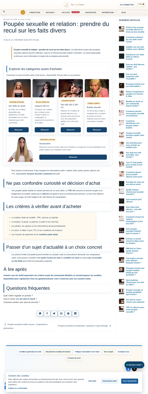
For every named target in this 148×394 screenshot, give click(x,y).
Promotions (34, 12)
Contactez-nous (123, 352)
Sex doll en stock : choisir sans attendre (135, 301)
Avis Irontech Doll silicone (133, 201)
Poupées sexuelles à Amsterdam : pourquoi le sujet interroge (83, 326)
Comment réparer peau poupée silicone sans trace (134, 174)
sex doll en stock (27, 299)
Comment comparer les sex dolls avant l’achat (134, 39)
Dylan (36, 40)
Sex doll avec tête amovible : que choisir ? (133, 155)
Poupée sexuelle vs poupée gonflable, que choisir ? (134, 292)
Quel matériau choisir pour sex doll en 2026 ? (135, 282)
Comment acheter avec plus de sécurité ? (21, 302)
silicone (45, 194)
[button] (127, 5)
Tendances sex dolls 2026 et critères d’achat (135, 57)
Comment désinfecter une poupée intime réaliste (133, 124)
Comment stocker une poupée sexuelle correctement (135, 113)
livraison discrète (34, 174)
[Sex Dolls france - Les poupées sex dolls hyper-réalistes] (74, 5)
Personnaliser (110, 381)
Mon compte (108, 352)
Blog (124, 12)
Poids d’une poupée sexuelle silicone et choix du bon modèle (135, 29)
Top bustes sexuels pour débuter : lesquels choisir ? (134, 260)
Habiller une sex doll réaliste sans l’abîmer (135, 48)
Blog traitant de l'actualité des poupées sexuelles (17, 19)
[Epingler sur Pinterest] (68, 313)
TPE (70, 191)
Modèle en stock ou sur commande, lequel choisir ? (134, 103)
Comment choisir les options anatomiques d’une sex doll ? (135, 220)
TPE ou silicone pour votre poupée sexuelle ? (135, 309)
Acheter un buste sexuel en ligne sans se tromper (135, 241)
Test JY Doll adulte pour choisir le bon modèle (134, 165)
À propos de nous (74, 358)
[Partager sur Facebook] (47, 313)
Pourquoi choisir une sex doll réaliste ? (135, 85)
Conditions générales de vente (30, 352)
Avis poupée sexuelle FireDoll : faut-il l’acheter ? (133, 231)
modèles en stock (72, 258)
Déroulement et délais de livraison (58, 352)
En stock (66, 12)
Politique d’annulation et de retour (87, 352)
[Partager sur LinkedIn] (75, 313)
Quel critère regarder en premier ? (18, 296)
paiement (48, 174)
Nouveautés (90, 12)
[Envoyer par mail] (61, 313)
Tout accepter (130, 381)
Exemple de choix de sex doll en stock (135, 183)
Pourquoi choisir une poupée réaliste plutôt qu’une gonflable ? (135, 271)
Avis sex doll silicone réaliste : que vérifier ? (135, 67)
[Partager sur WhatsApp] (40, 313)
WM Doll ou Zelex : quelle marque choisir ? (134, 251)
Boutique (50, 12)
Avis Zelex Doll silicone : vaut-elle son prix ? (134, 209)
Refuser (92, 381)
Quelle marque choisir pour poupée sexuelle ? (135, 192)
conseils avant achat (48, 234)
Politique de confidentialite (17, 388)
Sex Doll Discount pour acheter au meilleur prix (134, 145)
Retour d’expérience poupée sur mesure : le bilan (135, 94)
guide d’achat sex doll (50, 258)
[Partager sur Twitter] (54, 313)
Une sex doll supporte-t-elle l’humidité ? (132, 76)
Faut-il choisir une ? (20, 299)
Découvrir (19, 130)
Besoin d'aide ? (135, 365)
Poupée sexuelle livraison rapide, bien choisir (135, 135)
